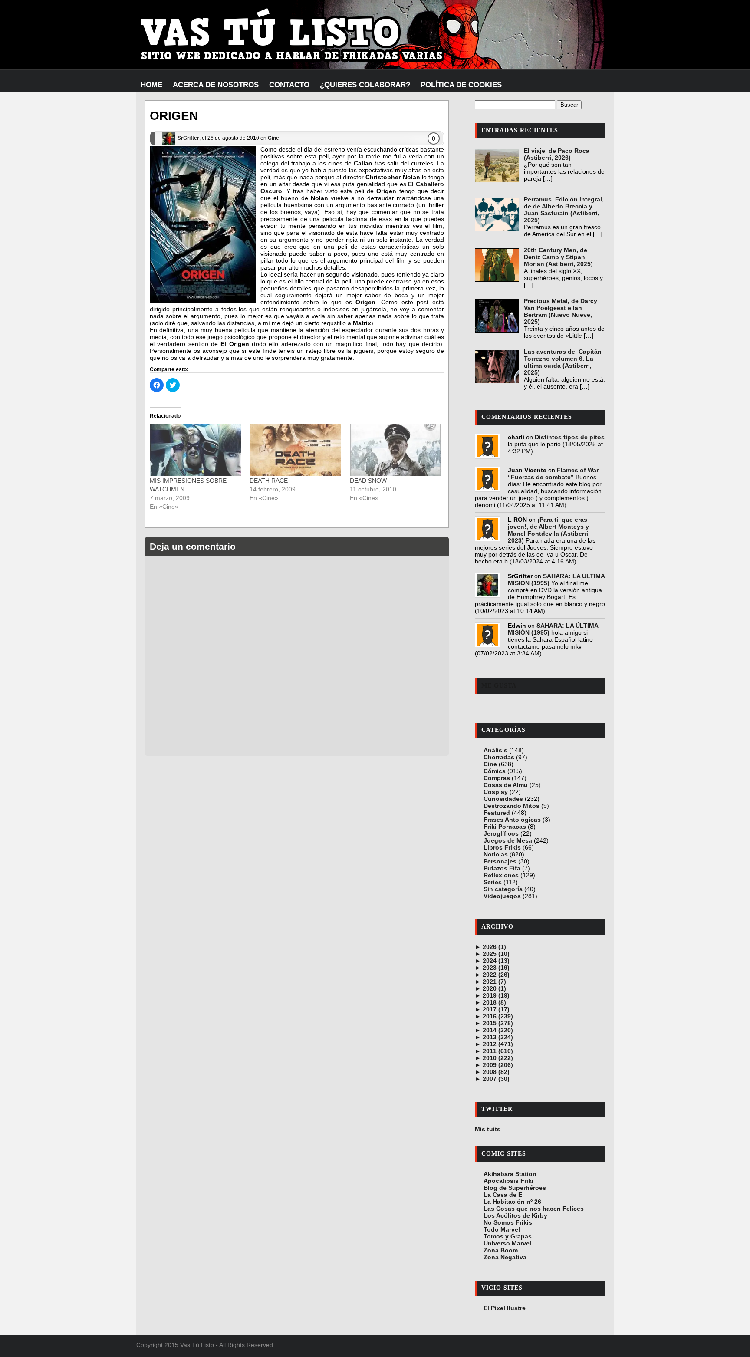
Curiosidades (503, 798)
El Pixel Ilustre (505, 1307)
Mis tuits (487, 1129)
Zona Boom (501, 1250)
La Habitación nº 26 (512, 1201)
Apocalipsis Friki (508, 1180)
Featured (497, 812)
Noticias (496, 854)
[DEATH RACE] (295, 450)
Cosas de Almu (506, 784)
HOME (151, 85)
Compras (497, 777)
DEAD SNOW (368, 480)
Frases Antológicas (512, 819)
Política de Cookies (461, 85)
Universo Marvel (507, 1243)
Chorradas (499, 757)
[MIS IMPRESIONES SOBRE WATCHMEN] (195, 450)
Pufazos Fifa (502, 868)
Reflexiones (501, 875)
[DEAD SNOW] (395, 450)
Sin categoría (503, 889)
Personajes (500, 861)
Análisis (495, 750)
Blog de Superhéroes (515, 1187)
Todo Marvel (502, 1229)
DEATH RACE (269, 480)
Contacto (289, 85)
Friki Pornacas (505, 826)
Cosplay (496, 791)
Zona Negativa (505, 1257)
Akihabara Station (510, 1173)
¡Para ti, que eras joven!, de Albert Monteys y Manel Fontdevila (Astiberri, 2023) (549, 530)
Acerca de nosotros (216, 85)
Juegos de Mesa (508, 840)
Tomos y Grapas (508, 1236)
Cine (273, 138)
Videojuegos (502, 896)
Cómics (495, 770)
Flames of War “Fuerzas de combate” (553, 474)
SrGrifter (188, 138)
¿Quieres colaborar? (365, 85)
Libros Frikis (502, 847)
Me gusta (498, 685)
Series (493, 882)
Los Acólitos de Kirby (515, 1215)
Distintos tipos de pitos (570, 437)
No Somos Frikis (508, 1222)
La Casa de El (504, 1194)
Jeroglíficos (501, 833)
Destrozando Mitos (511, 805)
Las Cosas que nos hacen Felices (534, 1208)
